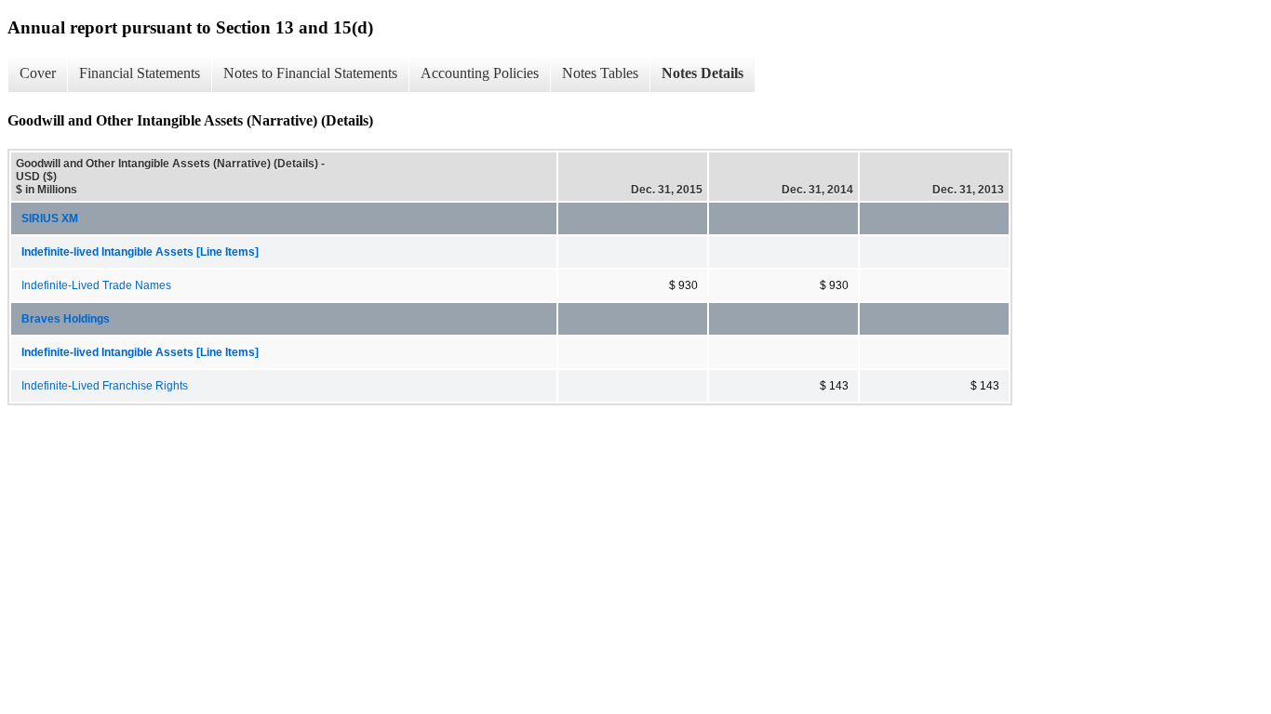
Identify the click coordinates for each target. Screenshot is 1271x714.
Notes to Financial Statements (310, 73)
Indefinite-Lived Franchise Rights (104, 385)
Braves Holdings (65, 318)
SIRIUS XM (49, 218)
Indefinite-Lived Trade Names (96, 285)
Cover (38, 73)
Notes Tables (600, 73)
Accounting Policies (480, 73)
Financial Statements (139, 73)
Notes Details (702, 73)
